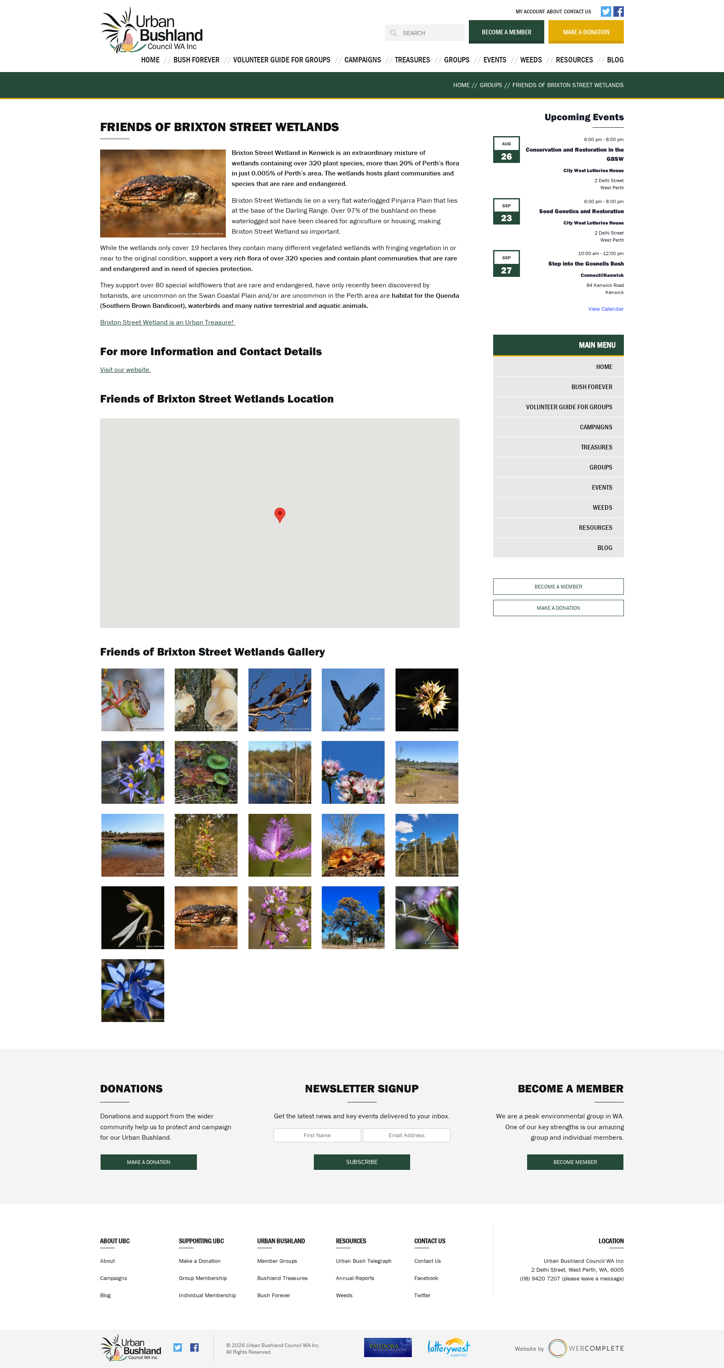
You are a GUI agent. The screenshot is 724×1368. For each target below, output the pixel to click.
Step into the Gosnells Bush (586, 263)
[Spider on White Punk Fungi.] (206, 700)
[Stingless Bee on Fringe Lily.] (279, 845)
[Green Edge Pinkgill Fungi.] (206, 772)
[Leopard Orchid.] (206, 845)
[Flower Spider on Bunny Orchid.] (132, 917)
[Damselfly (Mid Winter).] (279, 772)
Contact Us (577, 11)
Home (150, 59)
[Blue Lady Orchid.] (132, 990)
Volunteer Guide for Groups (282, 59)
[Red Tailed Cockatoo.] (353, 700)
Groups (457, 59)
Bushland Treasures (282, 1278)
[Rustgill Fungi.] (353, 845)
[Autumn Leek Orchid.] (427, 700)
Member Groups (277, 1261)
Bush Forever (196, 59)
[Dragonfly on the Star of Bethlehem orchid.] (132, 772)
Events (495, 59)
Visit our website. (125, 369)
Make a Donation (200, 1261)
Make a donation (586, 32)
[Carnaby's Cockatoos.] (279, 700)
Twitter (422, 1295)
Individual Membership (207, 1295)
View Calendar (606, 308)
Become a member (506, 32)
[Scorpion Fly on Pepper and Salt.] (279, 917)
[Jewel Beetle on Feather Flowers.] (353, 772)
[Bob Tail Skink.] (206, 917)
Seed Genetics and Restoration (581, 211)
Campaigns (362, 59)
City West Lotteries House (594, 170)
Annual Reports (355, 1278)
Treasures (412, 59)
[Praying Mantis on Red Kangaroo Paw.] (427, 917)
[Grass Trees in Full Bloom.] (427, 845)
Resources (574, 59)
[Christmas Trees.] (353, 917)
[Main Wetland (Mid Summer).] (427, 772)
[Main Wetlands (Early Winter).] (132, 845)
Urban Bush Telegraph (364, 1261)
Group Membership (203, 1278)
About (554, 11)
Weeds (531, 59)
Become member (575, 1162)
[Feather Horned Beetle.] (132, 700)
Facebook (426, 1278)
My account (530, 11)
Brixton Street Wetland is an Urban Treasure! (167, 322)
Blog (615, 59)
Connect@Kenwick (602, 275)
